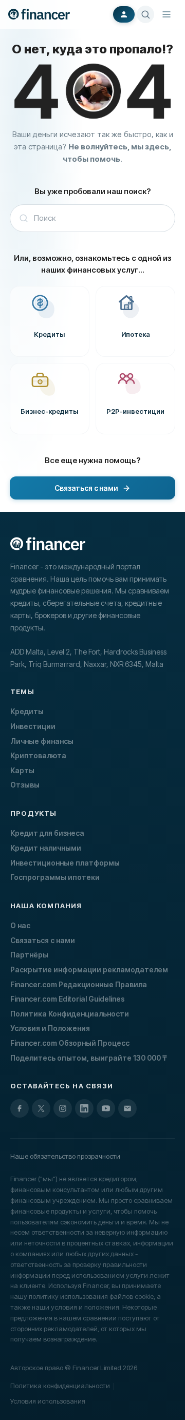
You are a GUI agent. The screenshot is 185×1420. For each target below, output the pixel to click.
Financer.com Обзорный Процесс (70, 1043)
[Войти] (124, 14)
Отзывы (25, 784)
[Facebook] (19, 1108)
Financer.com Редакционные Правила (78, 984)
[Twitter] (41, 1108)
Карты (22, 770)
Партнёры (29, 954)
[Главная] (39, 14)
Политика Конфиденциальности (69, 1013)
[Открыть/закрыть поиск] (145, 14)
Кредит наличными (45, 847)
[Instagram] (62, 1108)
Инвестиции (32, 726)
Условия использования (47, 1401)
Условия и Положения (50, 1028)
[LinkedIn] (84, 1108)
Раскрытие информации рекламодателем (89, 969)
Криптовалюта (38, 755)
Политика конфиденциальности (60, 1385)
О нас (20, 925)
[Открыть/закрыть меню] (166, 14)
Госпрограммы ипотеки (55, 877)
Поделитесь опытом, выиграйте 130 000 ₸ (88, 1057)
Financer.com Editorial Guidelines (67, 998)
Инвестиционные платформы (65, 862)
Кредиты (27, 711)
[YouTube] (106, 1108)
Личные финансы (41, 741)
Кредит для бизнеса (47, 833)
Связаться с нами (42, 940)
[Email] (127, 1108)
